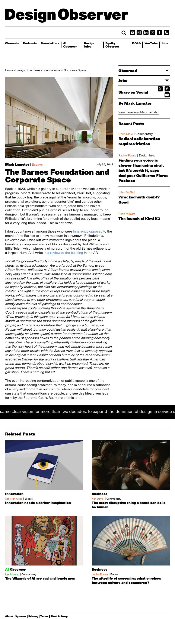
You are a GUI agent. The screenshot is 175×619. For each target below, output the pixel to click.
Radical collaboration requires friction (139, 141)
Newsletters (50, 43)
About (9, 616)
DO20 (136, 43)
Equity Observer (112, 44)
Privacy (33, 616)
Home (9, 70)
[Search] (123, 32)
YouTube (151, 43)
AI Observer (70, 44)
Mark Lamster (17, 164)
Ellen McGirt (126, 192)
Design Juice (89, 44)
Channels (12, 43)
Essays (20, 70)
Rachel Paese (127, 155)
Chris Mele (125, 134)
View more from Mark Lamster (138, 112)
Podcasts (30, 43)
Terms (44, 616)
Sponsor (20, 616)
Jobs (164, 43)
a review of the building (65, 253)
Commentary (144, 134)
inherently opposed (87, 231)
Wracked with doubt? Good (138, 199)
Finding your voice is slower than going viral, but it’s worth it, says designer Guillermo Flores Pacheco (143, 170)
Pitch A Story (59, 616)
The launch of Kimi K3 (139, 218)
